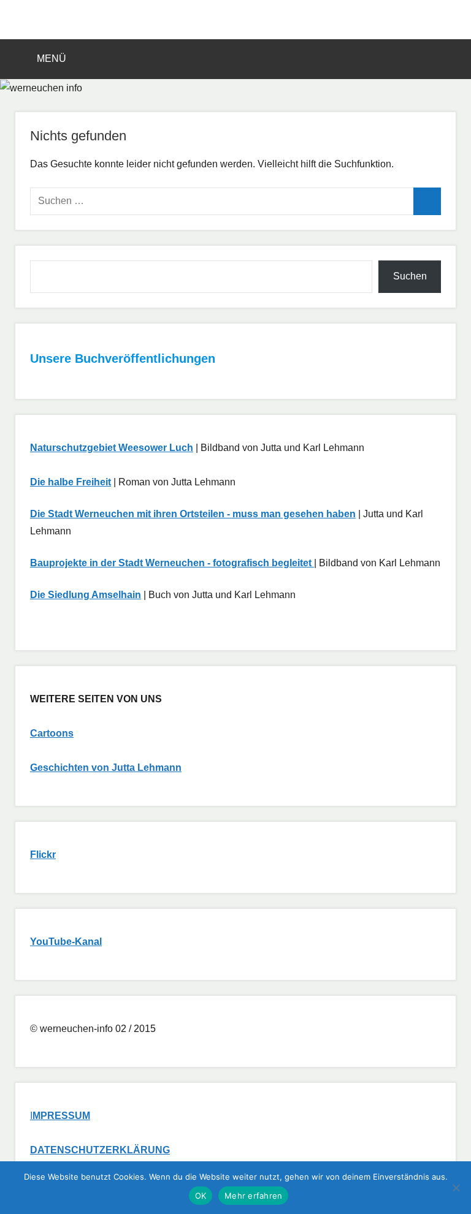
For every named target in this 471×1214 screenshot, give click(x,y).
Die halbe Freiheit (70, 482)
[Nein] (456, 1188)
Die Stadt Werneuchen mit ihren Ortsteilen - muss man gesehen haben (193, 514)
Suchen (410, 276)
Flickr (43, 854)
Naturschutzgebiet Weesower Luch (111, 447)
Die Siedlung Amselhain (85, 595)
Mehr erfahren (253, 1196)
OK (201, 1196)
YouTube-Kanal (66, 941)
